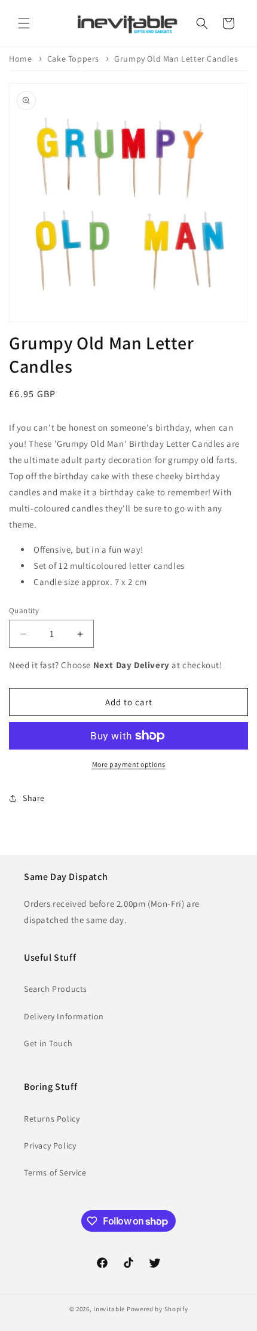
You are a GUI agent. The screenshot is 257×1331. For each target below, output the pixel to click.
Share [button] (34, 798)
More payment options (129, 764)
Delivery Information (64, 1016)
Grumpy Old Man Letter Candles (176, 58)
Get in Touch (48, 1043)
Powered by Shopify (157, 1309)
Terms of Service (55, 1172)
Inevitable (109, 1309)
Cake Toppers (73, 58)
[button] (24, 23)
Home (20, 58)
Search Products (55, 988)
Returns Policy (51, 1118)
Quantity (24, 610)
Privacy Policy (50, 1145)
